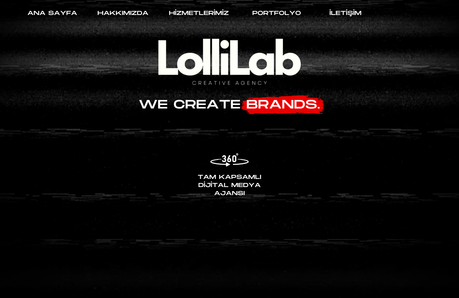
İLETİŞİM (345, 13)
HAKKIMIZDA (122, 13)
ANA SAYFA (52, 13)
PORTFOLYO (276, 13)
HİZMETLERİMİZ (199, 13)
